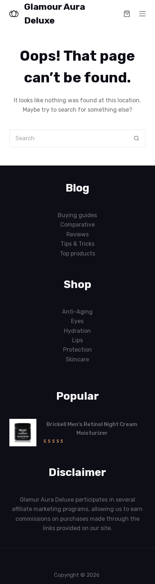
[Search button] (137, 138)
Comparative (77, 224)
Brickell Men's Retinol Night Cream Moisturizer (91, 429)
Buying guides (77, 215)
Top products (77, 253)
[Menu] (142, 13)
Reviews (77, 234)
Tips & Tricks (77, 243)
